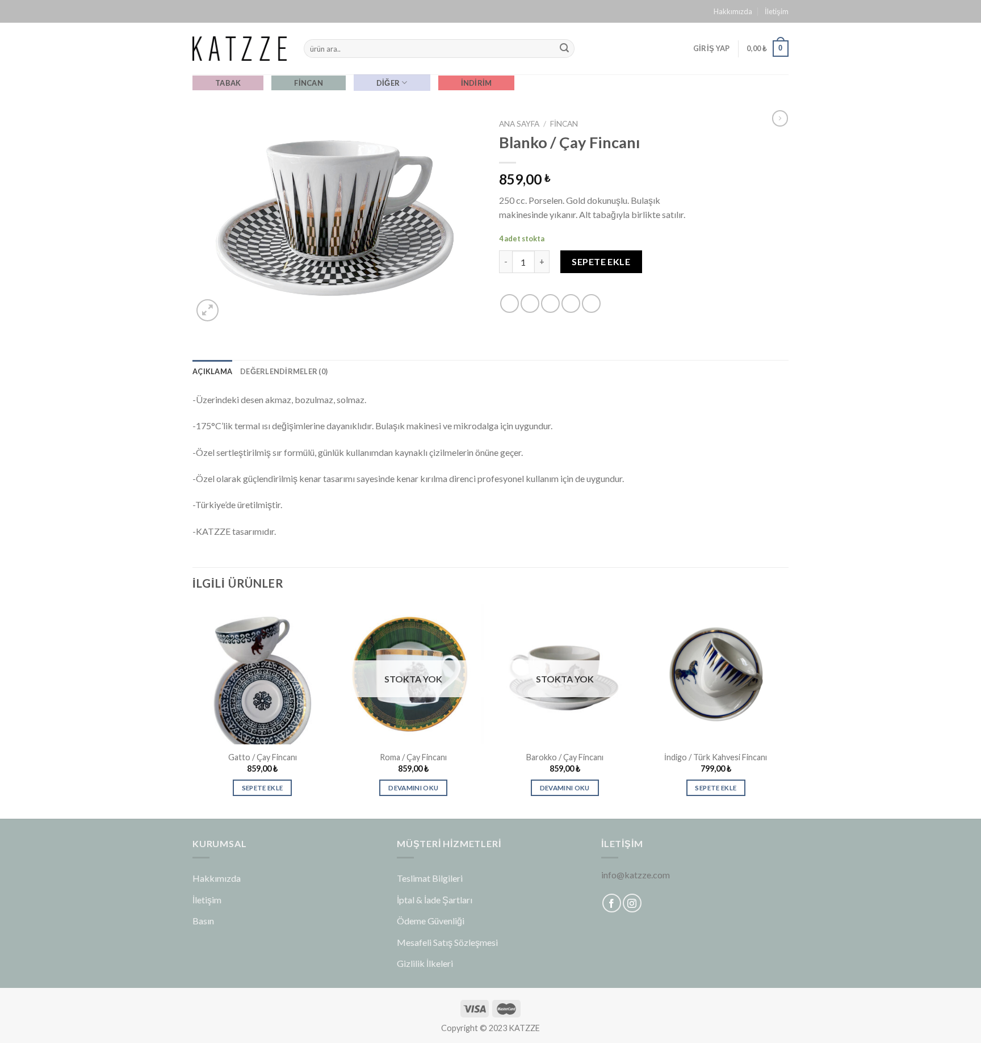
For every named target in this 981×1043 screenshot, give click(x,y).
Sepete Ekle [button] (262, 787)
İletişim (777, 11)
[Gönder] (564, 48)
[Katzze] (239, 48)
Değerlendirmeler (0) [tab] (284, 371)
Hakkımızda (733, 11)
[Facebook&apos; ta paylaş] (509, 303)
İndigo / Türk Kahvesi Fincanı (715, 757)
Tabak (228, 82)
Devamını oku (413, 787)
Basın (203, 920)
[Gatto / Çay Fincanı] (262, 674)
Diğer (388, 82)
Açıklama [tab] (212, 371)
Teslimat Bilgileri (430, 878)
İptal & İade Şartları (434, 899)
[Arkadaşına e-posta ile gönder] (550, 303)
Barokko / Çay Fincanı (564, 757)
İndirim (476, 82)
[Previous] (193, 710)
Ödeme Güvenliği (430, 920)
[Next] (785, 710)
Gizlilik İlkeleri (425, 963)
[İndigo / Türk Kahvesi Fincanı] (716, 674)
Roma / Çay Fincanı (413, 757)
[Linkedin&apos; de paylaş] (591, 303)
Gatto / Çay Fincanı (262, 757)
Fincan (308, 82)
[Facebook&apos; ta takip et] (611, 903)
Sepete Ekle (601, 261)
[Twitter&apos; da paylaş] (530, 303)
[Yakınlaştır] (207, 310)
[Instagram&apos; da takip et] (632, 903)
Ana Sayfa (519, 123)
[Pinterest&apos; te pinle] (570, 303)
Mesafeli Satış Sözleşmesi (447, 942)
